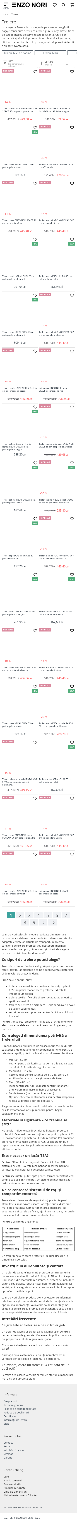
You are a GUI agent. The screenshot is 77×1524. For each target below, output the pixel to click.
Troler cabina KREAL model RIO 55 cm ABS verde (56, 166)
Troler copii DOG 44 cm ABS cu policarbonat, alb (17, 557)
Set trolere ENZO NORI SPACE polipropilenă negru (53, 892)
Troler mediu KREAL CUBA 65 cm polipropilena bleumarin (18, 278)
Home (5, 14)
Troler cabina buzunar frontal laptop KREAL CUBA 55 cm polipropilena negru (17, 447)
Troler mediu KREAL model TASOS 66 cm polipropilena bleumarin (56, 725)
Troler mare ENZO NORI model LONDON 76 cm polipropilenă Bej (18, 836)
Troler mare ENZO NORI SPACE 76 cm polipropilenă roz (19, 222)
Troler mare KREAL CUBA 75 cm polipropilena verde (18, 725)
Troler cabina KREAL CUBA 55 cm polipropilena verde (18, 501)
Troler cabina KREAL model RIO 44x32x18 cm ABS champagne (54, 110)
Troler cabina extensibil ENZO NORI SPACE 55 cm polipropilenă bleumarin (19, 782)
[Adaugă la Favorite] (35, 71)
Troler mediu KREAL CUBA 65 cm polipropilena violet (55, 278)
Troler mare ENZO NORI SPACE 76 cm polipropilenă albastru (19, 669)
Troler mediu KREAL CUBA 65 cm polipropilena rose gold (18, 613)
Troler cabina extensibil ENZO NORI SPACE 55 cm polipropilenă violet (56, 445)
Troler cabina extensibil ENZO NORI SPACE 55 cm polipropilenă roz (19, 110)
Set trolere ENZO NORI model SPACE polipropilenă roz (53, 389)
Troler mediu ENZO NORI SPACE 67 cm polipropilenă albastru (56, 333)
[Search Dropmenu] (63, 5)
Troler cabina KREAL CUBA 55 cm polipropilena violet (55, 781)
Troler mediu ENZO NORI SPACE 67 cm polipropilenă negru (19, 389)
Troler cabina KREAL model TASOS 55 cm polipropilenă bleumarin (56, 501)
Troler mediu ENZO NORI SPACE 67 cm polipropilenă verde (56, 836)
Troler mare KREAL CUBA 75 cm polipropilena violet (18, 166)
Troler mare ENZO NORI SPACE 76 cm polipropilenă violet (56, 669)
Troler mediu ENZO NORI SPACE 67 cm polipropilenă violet (19, 892)
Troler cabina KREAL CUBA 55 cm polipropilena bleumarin (55, 613)
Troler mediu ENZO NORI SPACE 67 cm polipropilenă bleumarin (56, 557)
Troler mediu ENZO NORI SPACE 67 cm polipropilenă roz (56, 222)
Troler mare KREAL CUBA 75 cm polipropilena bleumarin (18, 333)
